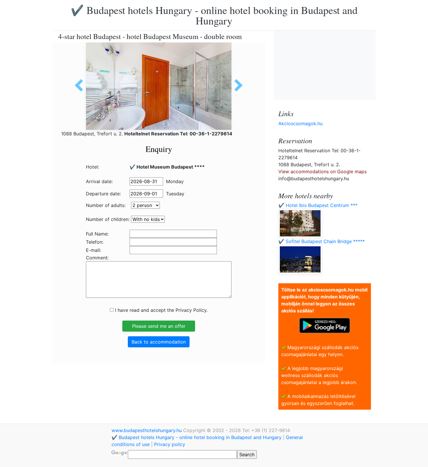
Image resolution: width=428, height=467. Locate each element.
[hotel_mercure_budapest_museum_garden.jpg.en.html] (236, 85)
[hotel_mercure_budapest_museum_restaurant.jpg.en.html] (81, 85)
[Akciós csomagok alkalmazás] (325, 325)
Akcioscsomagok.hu (300, 123)
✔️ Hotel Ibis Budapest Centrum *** (318, 205)
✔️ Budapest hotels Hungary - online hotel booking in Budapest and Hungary (214, 15)
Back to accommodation (159, 342)
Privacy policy (169, 444)
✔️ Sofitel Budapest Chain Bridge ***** (321, 241)
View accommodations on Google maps (322, 171)
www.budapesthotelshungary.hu (147, 430)
